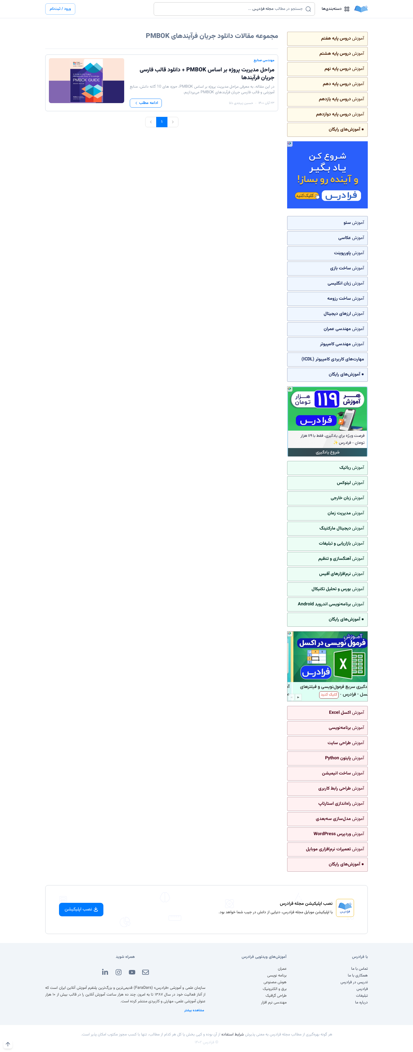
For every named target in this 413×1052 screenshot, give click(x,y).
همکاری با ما (358, 976)
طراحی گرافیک (276, 996)
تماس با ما (359, 969)
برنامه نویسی (277, 976)
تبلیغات (362, 996)
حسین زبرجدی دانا (241, 103)
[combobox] (230, 9)
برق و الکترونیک (275, 989)
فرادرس (362, 989)
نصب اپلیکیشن (78, 909)
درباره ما (361, 1002)
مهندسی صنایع (264, 60)
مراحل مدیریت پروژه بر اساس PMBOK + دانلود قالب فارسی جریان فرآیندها (207, 73)
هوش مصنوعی (275, 982)
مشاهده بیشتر (194, 1010)
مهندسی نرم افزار (274, 1002)
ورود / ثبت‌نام (60, 9)
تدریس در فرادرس (354, 982)
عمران (282, 969)
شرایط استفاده (232, 1034)
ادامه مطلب (148, 103)
